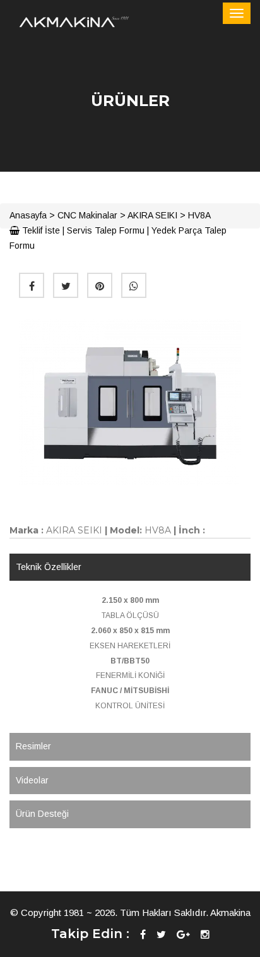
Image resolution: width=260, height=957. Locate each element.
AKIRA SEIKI (152, 215)
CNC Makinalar (87, 215)
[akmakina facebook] (143, 934)
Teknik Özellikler (48, 567)
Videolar (32, 780)
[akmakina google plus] (183, 934)
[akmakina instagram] (205, 934)
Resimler (33, 746)
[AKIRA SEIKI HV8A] (130, 402)
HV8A (199, 215)
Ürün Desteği (42, 814)
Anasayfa (28, 215)
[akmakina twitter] (161, 934)
